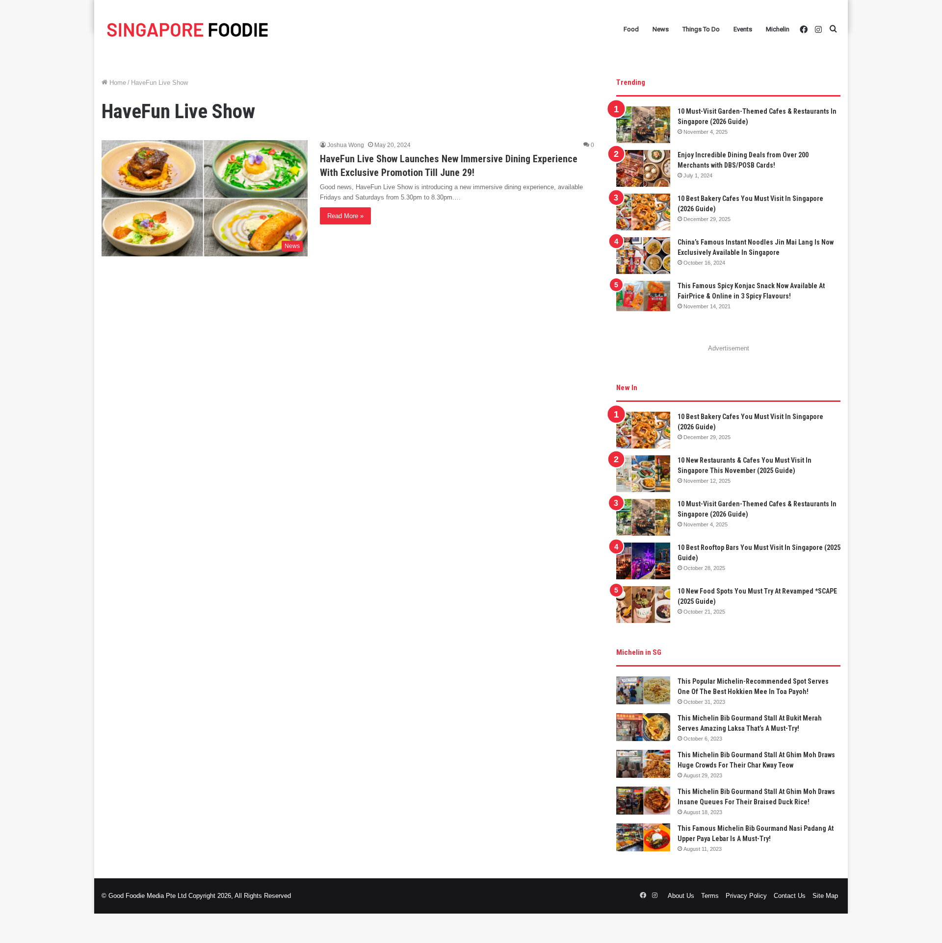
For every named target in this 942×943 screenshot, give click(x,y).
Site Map (825, 895)
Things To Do (701, 29)
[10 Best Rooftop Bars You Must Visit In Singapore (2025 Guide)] (643, 561)
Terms (710, 895)
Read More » (345, 216)
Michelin (777, 29)
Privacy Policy (746, 895)
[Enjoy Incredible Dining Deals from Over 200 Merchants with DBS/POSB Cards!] (643, 168)
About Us (681, 895)
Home (116, 82)
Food (631, 29)
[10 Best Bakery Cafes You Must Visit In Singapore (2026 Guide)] (643, 212)
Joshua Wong (345, 145)
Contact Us (790, 895)
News (661, 29)
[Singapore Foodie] (187, 29)
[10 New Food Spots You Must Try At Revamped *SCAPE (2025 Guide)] (643, 604)
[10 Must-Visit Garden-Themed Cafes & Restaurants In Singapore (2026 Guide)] (643, 124)
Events (742, 29)
